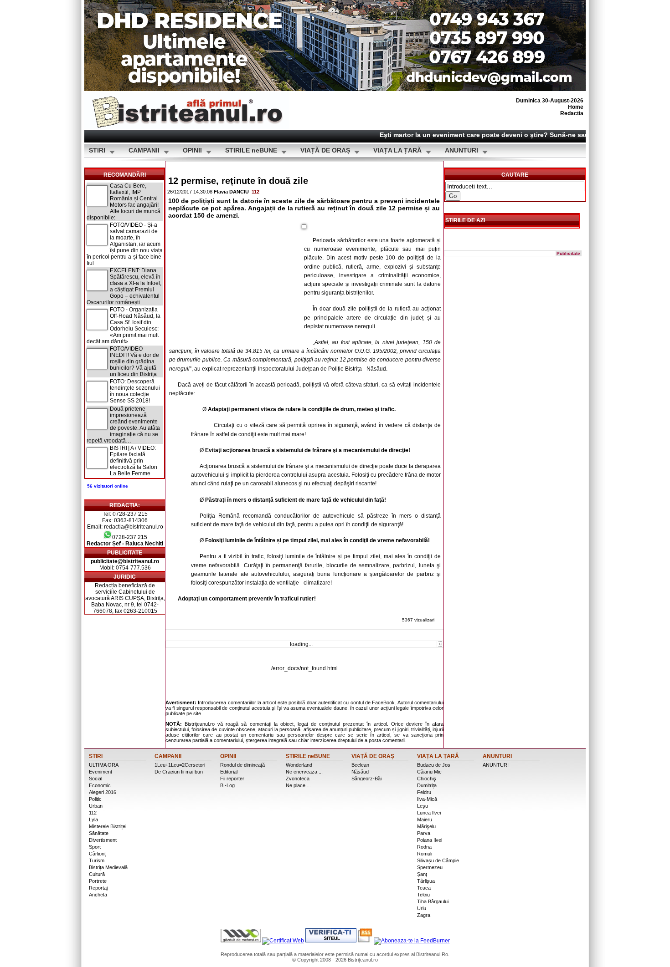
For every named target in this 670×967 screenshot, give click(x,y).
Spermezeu (430, 867)
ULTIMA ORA (104, 765)
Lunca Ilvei (429, 812)
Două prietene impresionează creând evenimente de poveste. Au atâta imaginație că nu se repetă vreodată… (123, 425)
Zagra (423, 915)
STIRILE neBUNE (251, 150)
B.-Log (227, 785)
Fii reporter (232, 778)
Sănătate (98, 833)
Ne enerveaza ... (304, 771)
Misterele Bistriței (107, 826)
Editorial (228, 771)
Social (95, 778)
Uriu (421, 908)
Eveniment (100, 771)
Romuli (424, 853)
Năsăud (360, 771)
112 (255, 191)
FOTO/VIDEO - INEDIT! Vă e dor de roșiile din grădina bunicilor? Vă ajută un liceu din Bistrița (134, 361)
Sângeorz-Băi (366, 778)
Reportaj (98, 888)
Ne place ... (298, 785)
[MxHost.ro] (241, 940)
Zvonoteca (297, 778)
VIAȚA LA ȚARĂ (397, 150)
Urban (96, 806)
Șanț (422, 874)
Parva (423, 833)
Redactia (571, 113)
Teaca (424, 888)
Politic (95, 799)
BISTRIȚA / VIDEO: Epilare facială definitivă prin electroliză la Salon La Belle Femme (133, 461)
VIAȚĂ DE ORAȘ (325, 150)
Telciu (423, 894)
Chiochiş (426, 778)
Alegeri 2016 (102, 792)
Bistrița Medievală (108, 867)
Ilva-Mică (427, 799)
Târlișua (426, 881)
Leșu (422, 806)
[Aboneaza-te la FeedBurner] (412, 940)
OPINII (192, 150)
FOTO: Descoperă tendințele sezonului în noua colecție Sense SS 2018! (135, 391)
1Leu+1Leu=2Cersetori (180, 765)
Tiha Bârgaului (432, 901)
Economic (100, 785)
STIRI (97, 150)
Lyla (93, 819)
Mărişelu (426, 826)
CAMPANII (144, 150)
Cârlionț (97, 853)
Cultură (97, 874)
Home (575, 107)
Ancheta (98, 894)
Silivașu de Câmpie (438, 860)
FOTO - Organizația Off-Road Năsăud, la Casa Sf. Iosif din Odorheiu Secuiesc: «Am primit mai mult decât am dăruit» (123, 325)
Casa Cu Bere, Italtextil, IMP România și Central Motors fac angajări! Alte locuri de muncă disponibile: (123, 202)
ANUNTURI (461, 150)
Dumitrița (427, 785)
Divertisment (103, 840)
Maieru (424, 819)
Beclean (360, 765)
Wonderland (299, 765)
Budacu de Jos (433, 765)
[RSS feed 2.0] (365, 940)
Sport (95, 847)
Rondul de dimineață (242, 765)
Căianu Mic (429, 771)
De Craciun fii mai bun (179, 771)
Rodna (424, 847)
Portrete (98, 881)
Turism (96, 860)
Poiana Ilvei (429, 840)
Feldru (424, 792)
